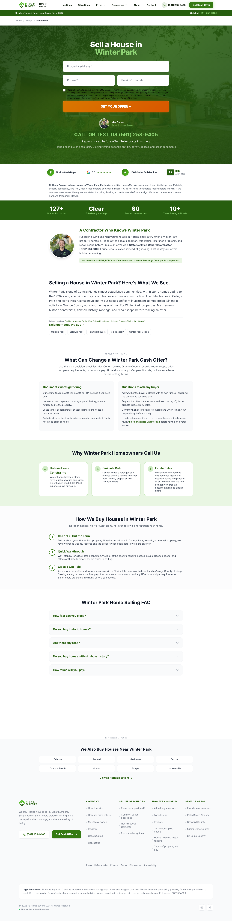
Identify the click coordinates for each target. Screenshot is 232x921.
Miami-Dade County (198, 828)
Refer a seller (101, 865)
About (137, 5)
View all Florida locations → (116, 777)
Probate (158, 822)
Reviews (93, 828)
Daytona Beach (57, 768)
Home (19, 20)
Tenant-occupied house (163, 830)
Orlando (58, 759)
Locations (66, 5)
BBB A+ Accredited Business (35, 909)
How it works (43, 5)
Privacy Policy (109, 98)
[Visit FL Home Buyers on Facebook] (210, 907)
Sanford (96, 759)
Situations (84, 5)
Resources (118, 5)
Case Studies (95, 835)
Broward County (196, 822)
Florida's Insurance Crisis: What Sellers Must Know (87, 321)
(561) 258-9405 (138, 134)
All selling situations (165, 808)
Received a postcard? (133, 808)
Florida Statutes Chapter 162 (144, 421)
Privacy (114, 865)
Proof (99, 5)
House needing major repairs (166, 839)
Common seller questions (129, 816)
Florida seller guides (132, 833)
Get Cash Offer (201, 4)
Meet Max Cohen (97, 822)
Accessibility (150, 865)
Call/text (203, 13)
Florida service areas (199, 808)
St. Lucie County (196, 835)
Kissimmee (135, 759)
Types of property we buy (166, 848)
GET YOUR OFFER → (116, 106)
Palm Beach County (198, 815)
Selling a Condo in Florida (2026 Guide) (128, 321)
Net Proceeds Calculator (128, 825)
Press (89, 865)
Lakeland (96, 768)
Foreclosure (160, 815)
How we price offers (99, 815)
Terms (124, 865)
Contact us (94, 842)
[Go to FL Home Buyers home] (27, 5)
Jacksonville (174, 768)
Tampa (135, 768)
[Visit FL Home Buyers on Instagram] (202, 907)
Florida (29, 20)
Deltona (174, 759)
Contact (151, 5)
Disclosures (135, 865)
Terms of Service (128, 98)
